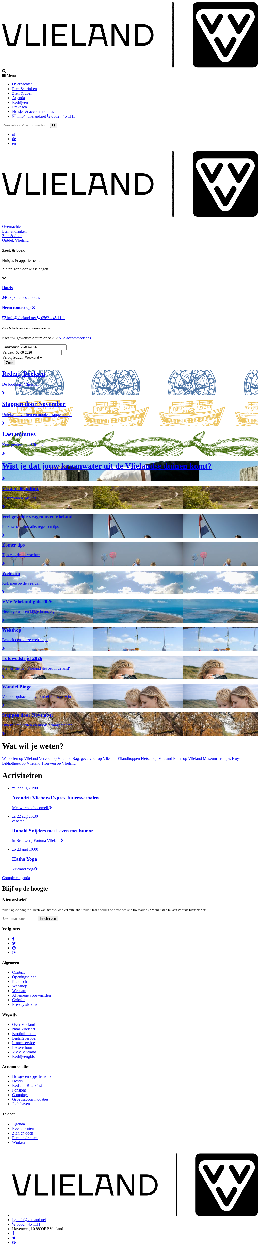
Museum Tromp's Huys (221, 758)
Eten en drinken (25, 1138)
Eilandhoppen (129, 758)
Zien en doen (22, 1133)
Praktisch (19, 107)
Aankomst (11, 347)
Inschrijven (48, 919)
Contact (18, 972)
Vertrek (8, 352)
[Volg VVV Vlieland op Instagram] (14, 952)
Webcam (19, 990)
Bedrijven (20, 102)
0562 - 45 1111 (62, 116)
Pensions (19, 1090)
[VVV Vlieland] (135, 1215)
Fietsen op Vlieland (156, 758)
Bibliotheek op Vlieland (21, 763)
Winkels (18, 1142)
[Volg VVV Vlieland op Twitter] (14, 943)
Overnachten (22, 84)
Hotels (17, 1081)
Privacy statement (26, 1004)
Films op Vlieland (187, 758)
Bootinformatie (24, 1033)
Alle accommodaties (74, 338)
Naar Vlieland (23, 1029)
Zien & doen (22, 93)
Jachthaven (21, 1104)
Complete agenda (16, 877)
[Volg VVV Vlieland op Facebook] (13, 939)
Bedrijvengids (23, 1056)
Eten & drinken (24, 89)
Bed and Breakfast (27, 1085)
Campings (20, 1095)
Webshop (19, 986)
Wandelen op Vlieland (20, 758)
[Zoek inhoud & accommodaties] (53, 125)
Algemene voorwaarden (31, 995)
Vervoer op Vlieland (55, 758)
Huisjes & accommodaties (33, 111)
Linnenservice (23, 1043)
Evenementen (23, 1128)
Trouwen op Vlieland (58, 763)
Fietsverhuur (22, 1047)
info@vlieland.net (31, 116)
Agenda (18, 98)
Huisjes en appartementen (32, 1076)
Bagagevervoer (24, 1038)
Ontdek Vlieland (15, 240)
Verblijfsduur (12, 357)
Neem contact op (16, 307)
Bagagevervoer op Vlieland (94, 758)
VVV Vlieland (24, 1052)
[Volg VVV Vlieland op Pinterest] (14, 948)
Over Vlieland (23, 1024)
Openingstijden (24, 977)
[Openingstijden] (33, 307)
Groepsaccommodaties (30, 1099)
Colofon (18, 1000)
